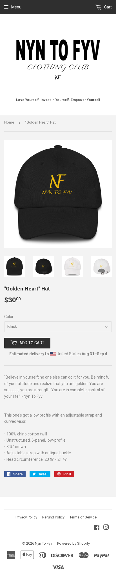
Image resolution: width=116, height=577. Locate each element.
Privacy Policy (26, 517)
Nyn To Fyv (43, 543)
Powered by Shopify (73, 543)
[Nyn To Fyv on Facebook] (97, 528)
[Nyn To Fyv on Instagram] (106, 528)
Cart (107, 7)
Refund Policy (53, 517)
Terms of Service (83, 517)
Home (9, 122)
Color (9, 316)
